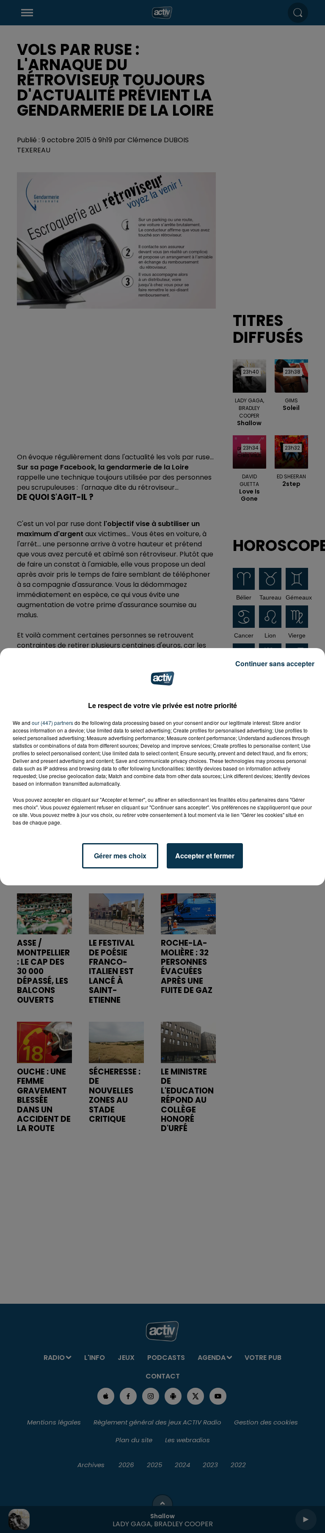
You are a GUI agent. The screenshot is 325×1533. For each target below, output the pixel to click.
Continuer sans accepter (274, 663)
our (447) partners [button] (52, 722)
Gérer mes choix (120, 855)
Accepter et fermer (204, 855)
